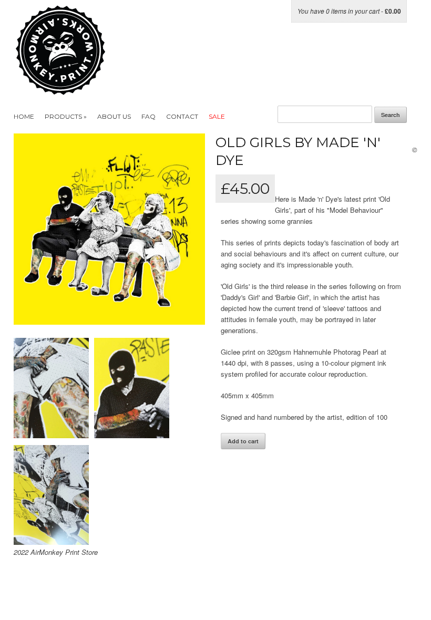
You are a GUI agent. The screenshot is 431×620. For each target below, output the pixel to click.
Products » (66, 116)
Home (24, 116)
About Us (114, 116)
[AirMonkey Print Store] (81, 89)
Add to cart (243, 441)
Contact (182, 116)
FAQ (148, 116)
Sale (217, 116)
